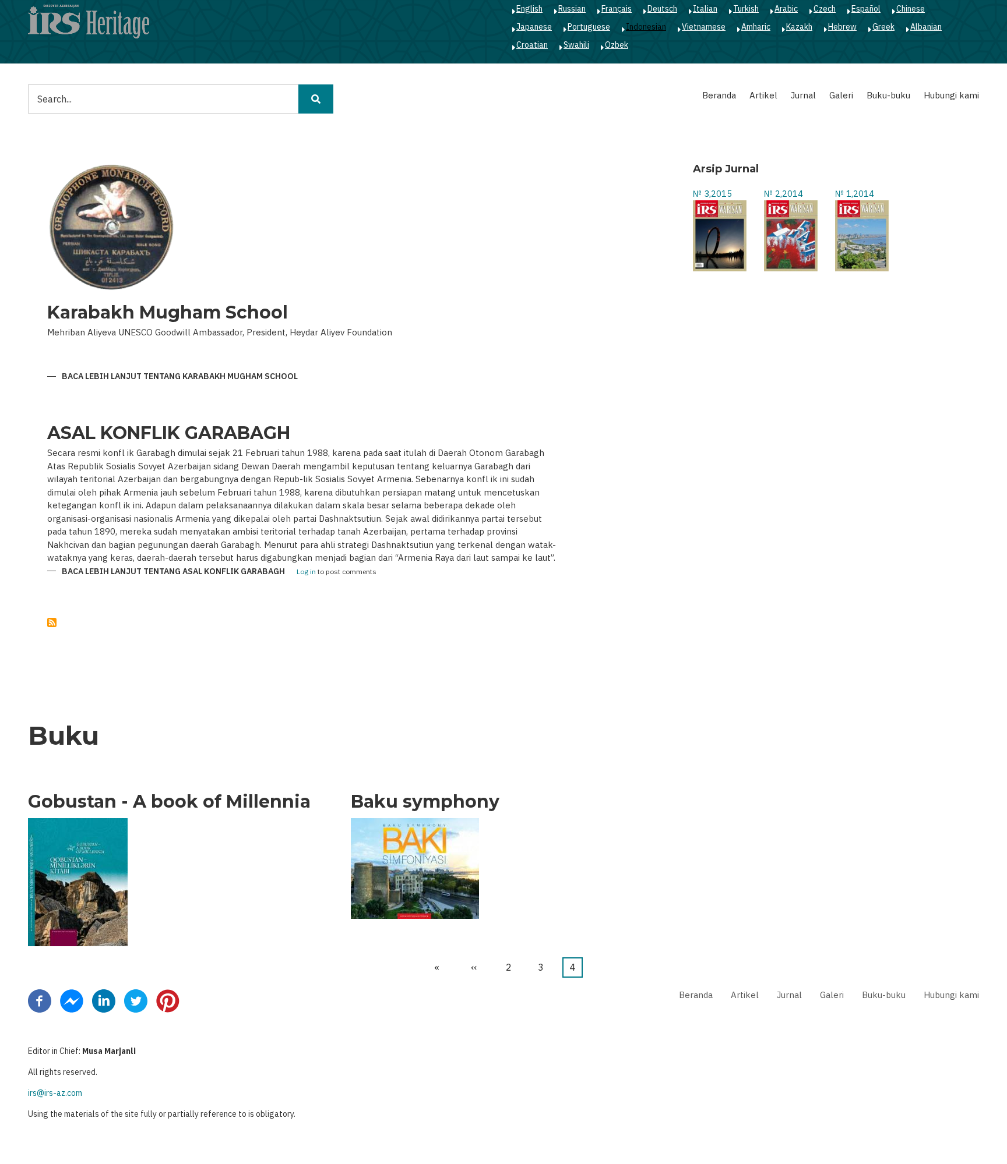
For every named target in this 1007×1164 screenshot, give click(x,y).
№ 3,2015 (712, 193)
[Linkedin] (103, 1000)
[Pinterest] (167, 1000)
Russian (572, 8)
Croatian (532, 45)
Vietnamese (704, 27)
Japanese (534, 27)
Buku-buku (888, 95)
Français (616, 8)
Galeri (841, 95)
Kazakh (799, 27)
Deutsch (662, 8)
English (529, 8)
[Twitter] (135, 1000)
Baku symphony (425, 801)
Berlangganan (52, 622)
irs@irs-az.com (55, 1093)
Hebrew (842, 27)
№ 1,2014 (854, 193)
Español (866, 8)
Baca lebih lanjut (180, 376)
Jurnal (803, 95)
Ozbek (616, 45)
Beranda (719, 95)
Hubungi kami (951, 95)
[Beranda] (88, 21)
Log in (306, 572)
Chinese (910, 8)
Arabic (786, 8)
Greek (883, 27)
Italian (705, 8)
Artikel (763, 95)
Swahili (576, 45)
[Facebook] (39, 1000)
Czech (825, 8)
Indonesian (646, 27)
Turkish (746, 8)
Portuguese (589, 27)
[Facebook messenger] (71, 1000)
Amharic (755, 27)
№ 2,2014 (783, 193)
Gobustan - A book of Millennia (169, 801)
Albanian (926, 27)
